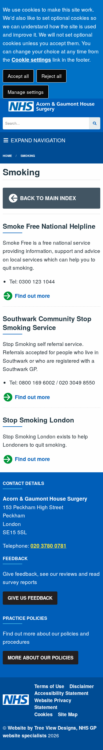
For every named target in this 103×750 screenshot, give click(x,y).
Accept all (18, 75)
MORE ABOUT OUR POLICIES (40, 657)
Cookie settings (31, 59)
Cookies (43, 714)
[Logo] (51, 106)
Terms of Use (49, 686)
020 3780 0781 (48, 545)
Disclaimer (81, 686)
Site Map (67, 714)
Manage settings (26, 91)
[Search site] (94, 123)
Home (7, 156)
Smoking (28, 156)
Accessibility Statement (61, 693)
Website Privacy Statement (52, 704)
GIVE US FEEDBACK (30, 597)
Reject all (51, 75)
